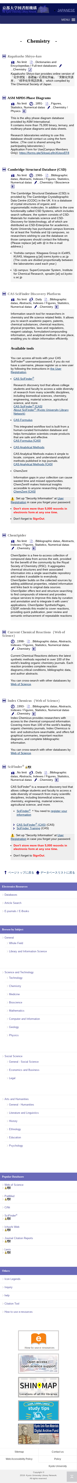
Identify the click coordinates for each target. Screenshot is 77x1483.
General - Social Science (24, 1061)
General (9, 937)
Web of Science (21, 684)
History (13, 1121)
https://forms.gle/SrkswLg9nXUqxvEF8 (44, 152)
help (7, 1295)
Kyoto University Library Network (25, 9)
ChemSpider (18, 535)
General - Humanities (21, 1104)
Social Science (13, 1056)
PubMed (9, 1196)
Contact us (58, 1451)
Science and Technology (19, 972)
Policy (57, 1459)
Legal (12, 1078)
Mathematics (16, 1010)
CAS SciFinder (24, 378)
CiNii (7, 1207)
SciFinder (16, 767)
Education (15, 1137)
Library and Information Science (28, 951)
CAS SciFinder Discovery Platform (35, 294)
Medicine (14, 994)
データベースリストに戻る (57, 872)
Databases (11, 894)
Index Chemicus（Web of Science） (35, 701)
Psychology (16, 1145)
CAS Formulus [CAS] (27, 440)
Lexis (8, 1249)
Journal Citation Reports (19, 1238)
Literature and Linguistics (24, 1112)
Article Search (13, 902)
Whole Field (16, 943)
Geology (14, 1027)
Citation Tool (12, 1303)
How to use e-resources (19, 1311)
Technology (16, 977)
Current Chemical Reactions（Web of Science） (33, 634)
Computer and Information (24, 1018)
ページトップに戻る (20, 872)
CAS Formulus (23, 420)
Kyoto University (58, 1466)
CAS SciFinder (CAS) (31, 824)
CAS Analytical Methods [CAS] (33, 464)
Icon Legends (13, 1279)
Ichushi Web (12, 1226)
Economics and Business (24, 1069)
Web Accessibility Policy (19, 1459)
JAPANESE (66, 10)
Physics (14, 1035)
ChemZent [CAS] (25, 491)
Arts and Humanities (17, 1099)
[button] (65, 20)
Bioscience (15, 1002)
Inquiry (9, 1287)
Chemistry (15, 986)
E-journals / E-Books (17, 911)
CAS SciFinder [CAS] (28, 406)
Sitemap (19, 1451)
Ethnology (15, 1129)
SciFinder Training (28, 828)
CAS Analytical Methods (29, 447)
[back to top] (72, 1477)
